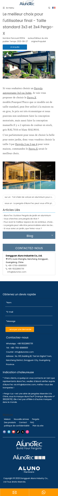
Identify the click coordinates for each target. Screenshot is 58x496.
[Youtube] (13, 432)
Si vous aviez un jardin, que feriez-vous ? (23, 228)
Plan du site (38, 425)
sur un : (30, 197)
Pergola (35, 419)
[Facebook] (4, 432)
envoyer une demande (20, 329)
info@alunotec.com (16, 272)
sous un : (30, 203)
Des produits (10, 422)
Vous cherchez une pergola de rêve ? (21, 218)
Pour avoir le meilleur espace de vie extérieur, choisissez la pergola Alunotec (29, 222)
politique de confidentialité (16, 425)
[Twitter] (22, 432)
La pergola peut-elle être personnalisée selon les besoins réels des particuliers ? (29, 225)
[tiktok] (18, 432)
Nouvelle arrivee (21, 419)
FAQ (32, 422)
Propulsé (42, 41)
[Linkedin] (9, 432)
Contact (23, 422)
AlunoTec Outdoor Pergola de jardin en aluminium (27, 215)
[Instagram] (27, 432)
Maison (7, 419)
